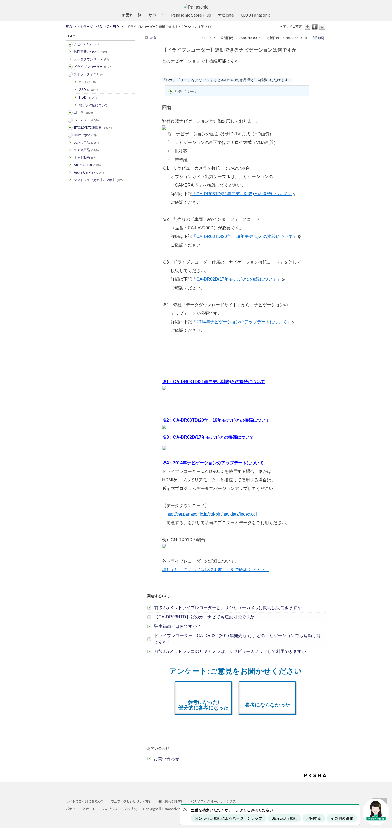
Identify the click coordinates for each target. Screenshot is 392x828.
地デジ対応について (93, 105)
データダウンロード (92, 59)
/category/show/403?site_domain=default (70, 135)
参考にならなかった (267, 705)
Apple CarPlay (89, 172)
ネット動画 (85, 157)
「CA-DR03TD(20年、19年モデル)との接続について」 (244, 236)
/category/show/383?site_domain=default (70, 112)
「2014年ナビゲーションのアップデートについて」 (241, 322)
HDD (88, 97)
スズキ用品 (86, 150)
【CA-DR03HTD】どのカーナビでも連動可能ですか (204, 617)
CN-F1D (113, 27)
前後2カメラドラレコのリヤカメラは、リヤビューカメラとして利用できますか (230, 651)
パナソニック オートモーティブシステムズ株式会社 (103, 808)
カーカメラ (86, 120)
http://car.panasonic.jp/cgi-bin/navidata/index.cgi (211, 514)
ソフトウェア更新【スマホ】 (98, 180)
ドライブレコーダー (93, 67)
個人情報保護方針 (171, 801)
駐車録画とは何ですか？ (177, 626)
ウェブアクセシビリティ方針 (131, 801)
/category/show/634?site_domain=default (70, 66)
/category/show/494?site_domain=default (70, 120)
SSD (88, 90)
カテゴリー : (185, 91)
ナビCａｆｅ (87, 44)
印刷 (321, 38)
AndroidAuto (87, 165)
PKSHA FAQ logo (315, 775)
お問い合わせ (166, 758)
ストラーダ (85, 27)
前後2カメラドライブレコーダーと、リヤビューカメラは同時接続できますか (228, 607)
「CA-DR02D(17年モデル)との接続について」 (236, 279)
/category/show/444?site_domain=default (70, 127)
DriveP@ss (85, 135)
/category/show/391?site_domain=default (70, 74)
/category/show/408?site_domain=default (70, 44)
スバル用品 (86, 142)
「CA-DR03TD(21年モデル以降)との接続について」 (242, 193)
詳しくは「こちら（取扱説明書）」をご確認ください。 (215, 569)
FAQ (69, 27)
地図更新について (91, 52)
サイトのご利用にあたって (85, 801)
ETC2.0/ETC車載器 (93, 128)
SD (100, 27)
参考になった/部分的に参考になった (203, 705)
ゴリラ (84, 113)
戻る (153, 37)
